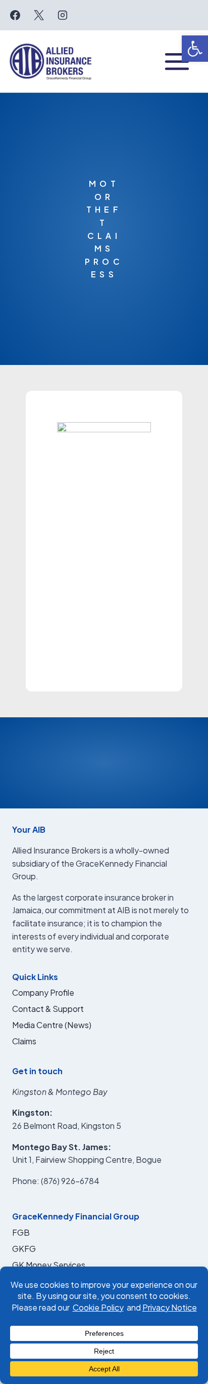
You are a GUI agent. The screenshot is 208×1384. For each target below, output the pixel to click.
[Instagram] (63, 15)
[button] (195, 48)
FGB (21, 1232)
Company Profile (43, 992)
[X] (39, 15)
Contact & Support (48, 1008)
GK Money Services (48, 1264)
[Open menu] (177, 61)
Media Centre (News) (51, 1025)
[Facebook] (15, 15)
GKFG (24, 1248)
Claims (24, 1041)
